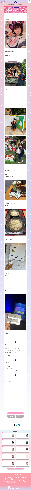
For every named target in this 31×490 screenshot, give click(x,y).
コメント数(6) (19, 418)
